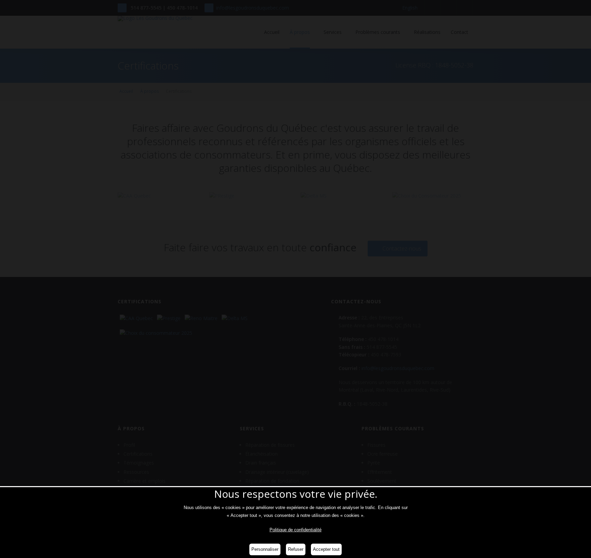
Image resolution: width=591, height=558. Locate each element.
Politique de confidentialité (295, 529)
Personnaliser (264, 549)
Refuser (295, 549)
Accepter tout (326, 549)
